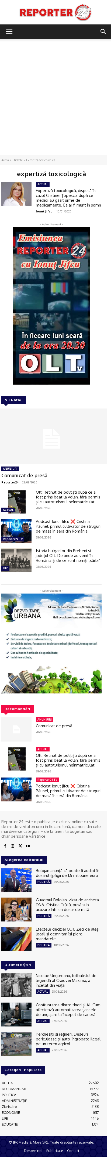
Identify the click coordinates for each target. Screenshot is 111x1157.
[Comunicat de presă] (16, 729)
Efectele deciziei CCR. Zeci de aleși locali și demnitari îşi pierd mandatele (67, 934)
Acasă (5, 160)
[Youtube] (28, 846)
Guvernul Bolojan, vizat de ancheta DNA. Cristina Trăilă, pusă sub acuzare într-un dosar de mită (67, 904)
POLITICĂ (43, 882)
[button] (9, 31)
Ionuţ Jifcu (44, 211)
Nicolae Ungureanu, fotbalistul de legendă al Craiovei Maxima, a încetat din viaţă (66, 980)
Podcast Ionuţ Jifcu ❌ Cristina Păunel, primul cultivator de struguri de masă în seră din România (68, 526)
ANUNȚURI (10, 469)
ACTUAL (8, 510)
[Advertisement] (55, 97)
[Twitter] (20, 846)
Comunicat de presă (24, 475)
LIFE (5, 568)
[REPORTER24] (55, 12)
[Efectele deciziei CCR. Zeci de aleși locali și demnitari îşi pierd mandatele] (16, 939)
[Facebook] (5, 846)
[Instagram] (12, 846)
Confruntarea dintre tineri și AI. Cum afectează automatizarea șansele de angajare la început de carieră (68, 1009)
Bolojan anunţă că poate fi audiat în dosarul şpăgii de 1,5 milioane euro (67, 873)
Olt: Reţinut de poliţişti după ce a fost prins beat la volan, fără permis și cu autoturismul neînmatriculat (68, 497)
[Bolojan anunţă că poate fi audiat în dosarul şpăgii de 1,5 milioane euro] (16, 880)
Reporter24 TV (13, 539)
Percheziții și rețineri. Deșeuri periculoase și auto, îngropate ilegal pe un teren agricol (68, 1039)
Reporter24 (9, 482)
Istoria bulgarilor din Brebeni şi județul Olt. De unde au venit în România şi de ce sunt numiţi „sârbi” (68, 555)
